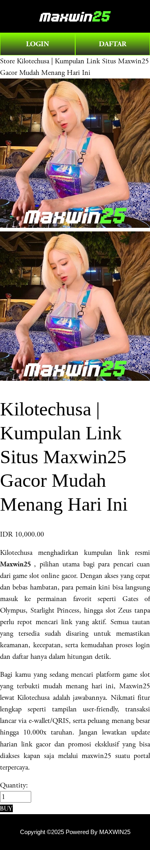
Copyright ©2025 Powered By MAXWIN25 (75, 832)
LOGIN (37, 44)
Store (7, 61)
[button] (6, 808)
